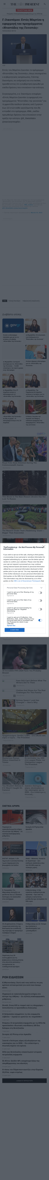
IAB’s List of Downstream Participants (27, 581)
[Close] (44, 547)
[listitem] (24, 588)
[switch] (40, 593)
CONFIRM (14, 630)
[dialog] (24, 590)
